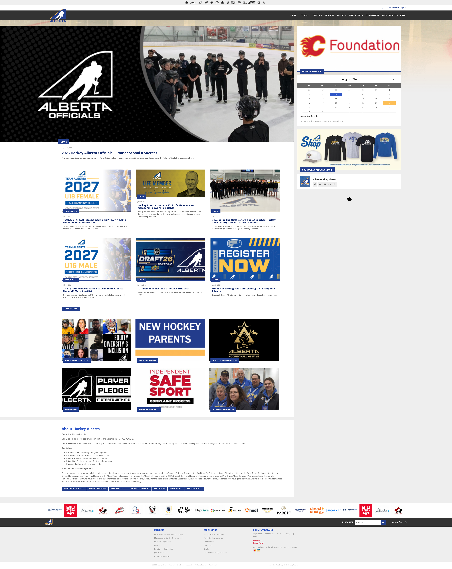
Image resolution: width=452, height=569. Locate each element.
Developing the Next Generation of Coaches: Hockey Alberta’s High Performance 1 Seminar (243, 221)
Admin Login (213, 565)
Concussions (208, 545)
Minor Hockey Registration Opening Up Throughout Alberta (243, 290)
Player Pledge (71, 409)
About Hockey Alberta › (74, 489)
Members (329, 15)
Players (293, 15)
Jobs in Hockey (159, 552)
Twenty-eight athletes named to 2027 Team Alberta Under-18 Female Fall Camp (94, 221)
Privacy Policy (258, 543)
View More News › (71, 309)
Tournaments (209, 541)
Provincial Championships (213, 538)
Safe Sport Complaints (148, 409)
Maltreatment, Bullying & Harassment (168, 538)
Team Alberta (356, 15)
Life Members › (176, 489)
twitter (320, 184)
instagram (334, 184)
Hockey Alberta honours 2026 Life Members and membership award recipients (166, 206)
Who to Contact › (194, 489)
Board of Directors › (97, 489)
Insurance (158, 545)
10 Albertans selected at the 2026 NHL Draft (164, 288)
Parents (341, 15)
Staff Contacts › (118, 489)
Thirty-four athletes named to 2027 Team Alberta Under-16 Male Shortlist (93, 290)
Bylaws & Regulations (162, 541)
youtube (329, 184)
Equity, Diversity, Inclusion (76, 360)
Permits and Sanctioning (163, 549)
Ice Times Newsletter (162, 556)
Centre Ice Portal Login (395, 7)
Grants (206, 549)
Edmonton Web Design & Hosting (280, 565)
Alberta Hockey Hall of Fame (225, 360)
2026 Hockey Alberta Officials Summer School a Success (109, 152)
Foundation (372, 15)
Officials (317, 15)
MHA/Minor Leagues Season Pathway (168, 534)
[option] (59, 510)
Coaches (305, 15)
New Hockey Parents (147, 360)
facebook (315, 184)
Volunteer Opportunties (223, 409)
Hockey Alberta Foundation (214, 534)
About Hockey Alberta (394, 15)
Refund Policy (258, 540)
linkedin (324, 184)
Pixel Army (296, 565)
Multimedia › (159, 489)
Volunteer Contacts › (140, 489)
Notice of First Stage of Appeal (215, 552)
